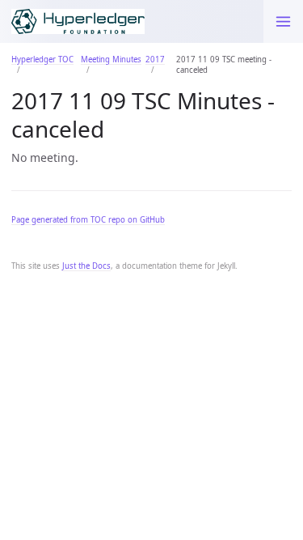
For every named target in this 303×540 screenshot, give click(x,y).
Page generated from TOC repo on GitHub (88, 220)
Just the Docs (86, 266)
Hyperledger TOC (42, 59)
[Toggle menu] (283, 21)
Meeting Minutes (111, 59)
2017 (155, 59)
